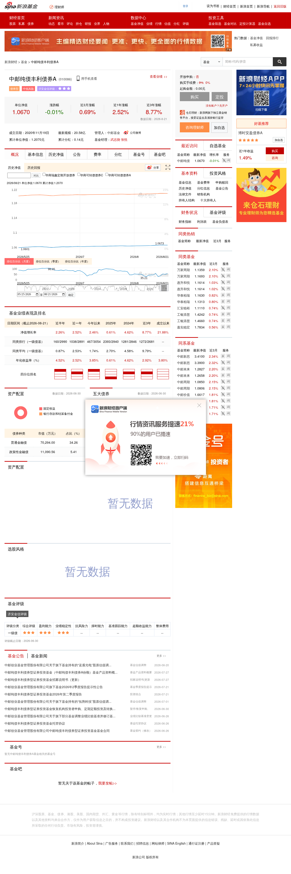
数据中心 (138, 17)
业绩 (149, 23)
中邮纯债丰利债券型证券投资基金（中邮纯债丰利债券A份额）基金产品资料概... (61, 672)
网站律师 (158, 843)
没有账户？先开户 (217, 105)
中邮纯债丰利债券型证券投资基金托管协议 (35, 723)
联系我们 (127, 843)
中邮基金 (113, 132)
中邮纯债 (183, 160)
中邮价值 (183, 394)
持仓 (79, 23)
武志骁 (115, 139)
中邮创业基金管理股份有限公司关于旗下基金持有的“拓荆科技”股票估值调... (58, 701)
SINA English (176, 843)
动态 (51, 23)
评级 (186, 23)
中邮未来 (183, 369)
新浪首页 (246, 6)
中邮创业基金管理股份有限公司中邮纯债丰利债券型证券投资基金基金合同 (57, 730)
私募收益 (256, 44)
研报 (88, 23)
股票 (12, 23)
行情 (158, 23)
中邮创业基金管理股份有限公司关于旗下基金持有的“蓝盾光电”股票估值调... (58, 665)
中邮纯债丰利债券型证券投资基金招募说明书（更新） (43, 679)
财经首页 (229, 6)
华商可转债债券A (119, 175)
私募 (21, 23)
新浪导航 (263, 6)
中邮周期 (183, 381)
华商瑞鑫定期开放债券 (60, 175)
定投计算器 (247, 23)
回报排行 (272, 38)
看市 (61, 23)
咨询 (275, 157)
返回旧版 (280, 6)
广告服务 (111, 843)
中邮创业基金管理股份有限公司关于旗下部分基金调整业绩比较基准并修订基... (60, 716)
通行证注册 (196, 843)
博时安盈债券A (250, 132)
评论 (70, 23)
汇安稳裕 (183, 308)
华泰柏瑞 (183, 295)
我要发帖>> (107, 783)
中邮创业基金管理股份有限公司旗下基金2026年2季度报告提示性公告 (54, 686)
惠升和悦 (183, 282)
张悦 (124, 139)
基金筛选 (214, 23)
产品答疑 (213, 843)
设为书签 (213, 6)
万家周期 (183, 269)
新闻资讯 (56, 17)
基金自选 (264, 23)
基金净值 (137, 23)
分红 (176, 23)
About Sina (95, 843)
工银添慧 (183, 314)
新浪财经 (11, 61)
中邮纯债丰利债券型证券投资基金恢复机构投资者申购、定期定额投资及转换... (60, 708)
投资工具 (216, 17)
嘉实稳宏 (183, 327)
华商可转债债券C (91, 175)
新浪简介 (77, 843)
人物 (106, 23)
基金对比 (230, 23)
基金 (24, 61)
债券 (31, 23)
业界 (97, 23)
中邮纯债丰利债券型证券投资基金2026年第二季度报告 (43, 694)
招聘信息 (142, 843)
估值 (167, 23)
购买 (275, 151)
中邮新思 (183, 356)
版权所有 (152, 857)
